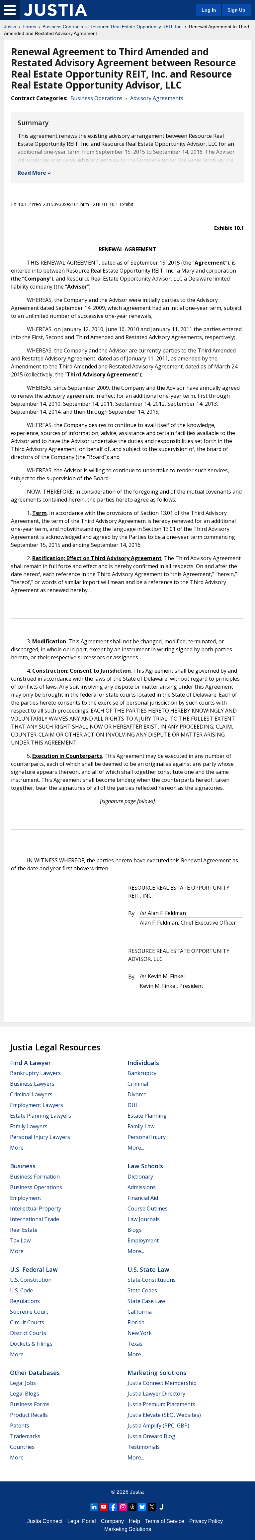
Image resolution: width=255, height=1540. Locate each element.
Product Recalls (29, 1415)
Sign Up (236, 10)
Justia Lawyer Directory (156, 1393)
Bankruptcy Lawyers (35, 1073)
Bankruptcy (142, 1073)
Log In (209, 10)
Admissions (142, 1187)
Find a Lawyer (30, 1063)
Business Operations (96, 98)
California (140, 1311)
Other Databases (35, 1373)
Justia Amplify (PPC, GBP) (158, 1425)
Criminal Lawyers (31, 1094)
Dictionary (140, 1176)
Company (112, 1521)
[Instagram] (123, 1507)
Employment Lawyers (36, 1105)
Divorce (137, 1094)
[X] (152, 1507)
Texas (135, 1343)
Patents (19, 1425)
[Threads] (132, 1507)
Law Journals (144, 1219)
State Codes (142, 1290)
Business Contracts (62, 26)
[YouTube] (104, 1507)
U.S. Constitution (30, 1279)
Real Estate (24, 1229)
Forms (29, 26)
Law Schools (145, 1166)
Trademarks (25, 1436)
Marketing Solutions (157, 1373)
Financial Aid (143, 1198)
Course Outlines (148, 1208)
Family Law (141, 1126)
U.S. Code (21, 1290)
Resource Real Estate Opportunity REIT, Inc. (136, 26)
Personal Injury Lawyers (40, 1137)
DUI (132, 1105)
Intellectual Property (35, 1208)
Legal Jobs (23, 1383)
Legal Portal (81, 1521)
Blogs (135, 1229)
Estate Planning (147, 1115)
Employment (25, 1198)
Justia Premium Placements (161, 1404)
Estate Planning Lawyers (40, 1115)
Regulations (25, 1301)
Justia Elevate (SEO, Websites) (164, 1415)
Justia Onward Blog (151, 1436)
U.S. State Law (148, 1269)
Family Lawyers (28, 1126)
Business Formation (35, 1176)
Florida (136, 1322)
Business (23, 1166)
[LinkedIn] (94, 1507)
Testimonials (144, 1446)
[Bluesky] (142, 1507)
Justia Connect (44, 1521)
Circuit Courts (27, 1322)
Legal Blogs (24, 1393)
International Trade (34, 1219)
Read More (32, 172)
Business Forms (29, 1404)
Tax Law (20, 1240)
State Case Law (146, 1301)
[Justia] (55, 10)
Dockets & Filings (31, 1343)
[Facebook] (113, 1507)
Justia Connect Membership (162, 1383)
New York (140, 1333)
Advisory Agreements (156, 98)
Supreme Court (29, 1311)
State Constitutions (152, 1279)
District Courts (28, 1333)
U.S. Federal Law (34, 1269)
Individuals (143, 1063)
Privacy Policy (206, 1521)
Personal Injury (147, 1137)
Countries (22, 1446)
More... (18, 1147)
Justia (10, 26)
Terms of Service (164, 1521)
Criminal (138, 1083)
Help (134, 1521)
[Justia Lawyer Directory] (161, 1507)
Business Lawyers (32, 1083)
